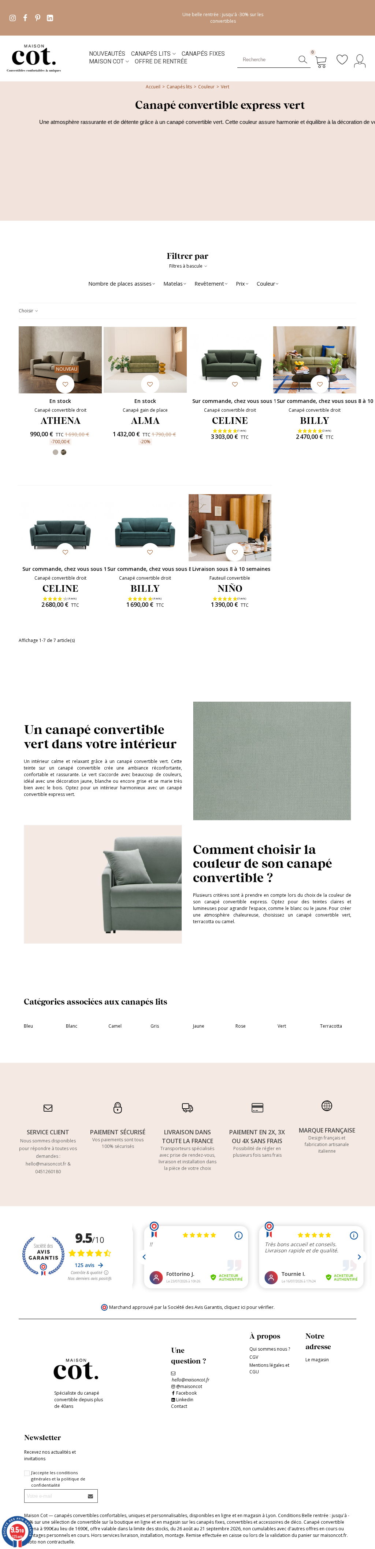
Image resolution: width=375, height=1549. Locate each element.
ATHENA (60, 420)
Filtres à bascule (186, 266)
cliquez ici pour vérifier (249, 1307)
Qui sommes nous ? (269, 1349)
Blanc (71, 1026)
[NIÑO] (230, 527)
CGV (253, 1357)
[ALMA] (145, 359)
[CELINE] (230, 359)
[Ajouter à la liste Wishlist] (65, 384)
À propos (264, 1336)
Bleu (28, 1026)
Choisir (26, 311)
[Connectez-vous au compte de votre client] (362, 57)
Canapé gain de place (145, 410)
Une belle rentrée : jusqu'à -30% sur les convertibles (222, 17)
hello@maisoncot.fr (46, 1164)
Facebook (186, 1393)
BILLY (314, 420)
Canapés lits (151, 53)
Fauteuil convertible (229, 578)
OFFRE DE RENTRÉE (161, 61)
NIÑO (230, 588)
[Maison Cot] (45, 57)
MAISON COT (106, 61)
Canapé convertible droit (60, 410)
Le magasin (317, 1360)
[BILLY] (314, 359)
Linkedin (184, 1399)
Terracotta (331, 1026)
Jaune (198, 1026)
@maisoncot (189, 1386)
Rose (240, 1026)
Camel (115, 1026)
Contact (179, 1406)
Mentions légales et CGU (269, 1368)
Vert (282, 1026)
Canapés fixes (203, 53)
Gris (155, 1026)
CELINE (230, 420)
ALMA (145, 420)
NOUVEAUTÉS (107, 53)
